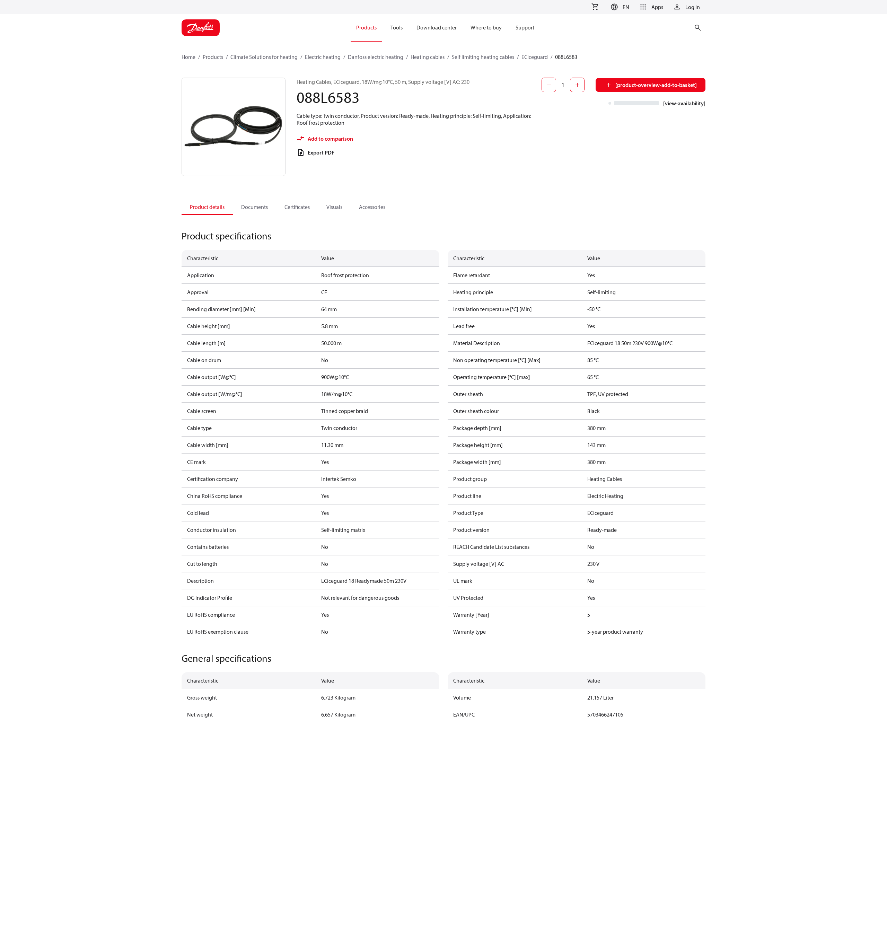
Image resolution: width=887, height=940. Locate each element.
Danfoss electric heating (375, 56)
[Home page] (201, 27)
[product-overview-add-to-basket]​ (656, 84)
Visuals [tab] (334, 206)
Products (213, 56)
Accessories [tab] (372, 206)
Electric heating (323, 56)
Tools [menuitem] (396, 27)
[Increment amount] (577, 85)
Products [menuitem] (366, 27)
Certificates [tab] (297, 206)
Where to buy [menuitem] (486, 27)
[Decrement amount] (549, 85)
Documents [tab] (254, 206)
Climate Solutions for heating (264, 56)
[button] (619, 6)
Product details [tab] (207, 206)
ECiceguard (534, 56)
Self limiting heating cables (483, 56)
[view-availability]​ (684, 103)
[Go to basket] (594, 6)
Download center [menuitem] (436, 27)
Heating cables (428, 56)
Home (188, 56)
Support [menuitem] (525, 27)
